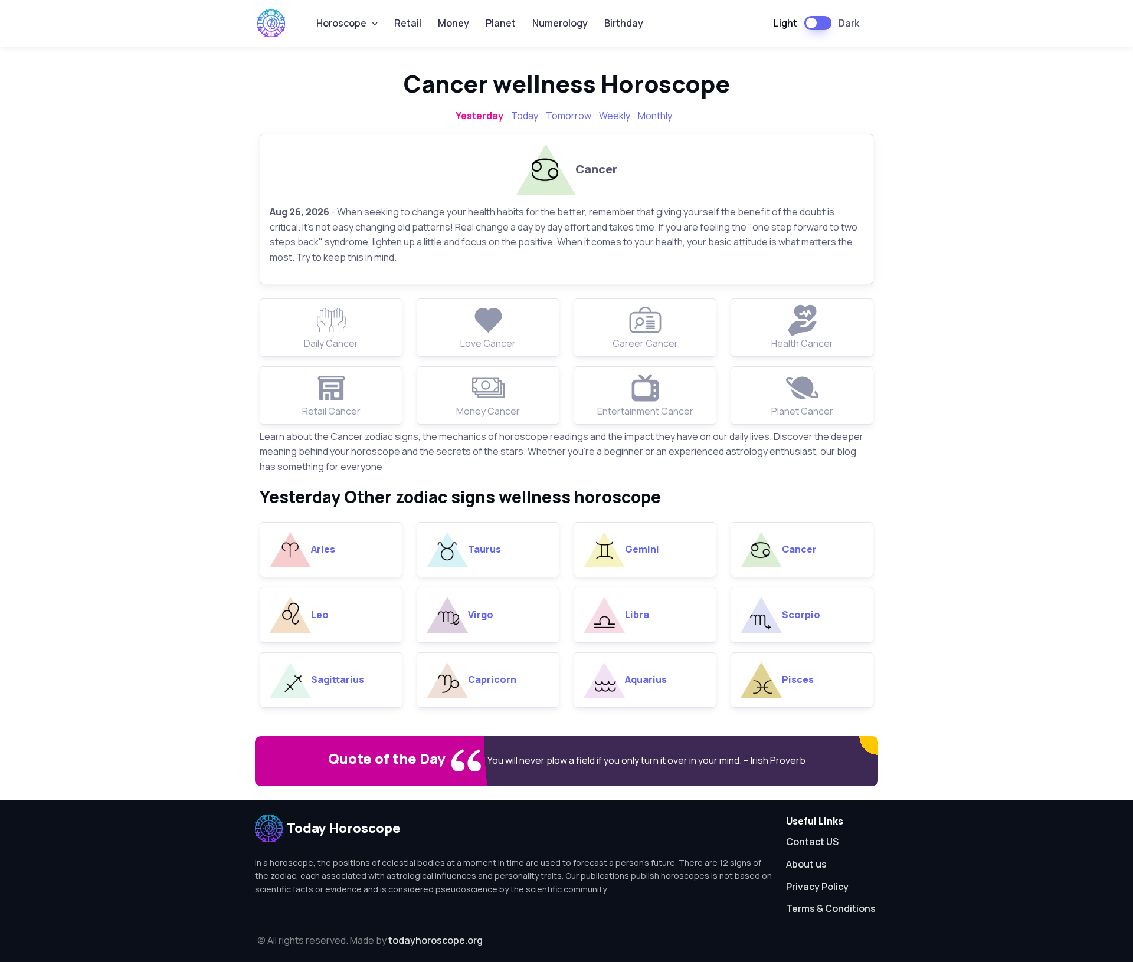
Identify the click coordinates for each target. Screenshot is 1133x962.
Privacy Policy (817, 886)
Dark (849, 23)
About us (806, 864)
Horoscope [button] (341, 23)
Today (524, 115)
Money (453, 23)
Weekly (614, 115)
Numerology (560, 23)
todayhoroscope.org (435, 940)
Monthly (655, 115)
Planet (501, 23)
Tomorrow (568, 115)
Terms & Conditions (831, 908)
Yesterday (479, 115)
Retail (407, 23)
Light (785, 23)
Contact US (812, 841)
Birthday (623, 23)
